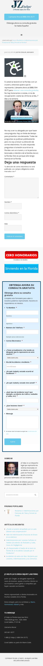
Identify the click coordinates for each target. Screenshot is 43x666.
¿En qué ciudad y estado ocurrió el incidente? (19, 372)
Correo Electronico (14, 341)
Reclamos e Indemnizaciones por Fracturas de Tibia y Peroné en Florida (26, 513)
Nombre (8, 202)
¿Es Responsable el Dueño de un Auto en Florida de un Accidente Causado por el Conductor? (21, 550)
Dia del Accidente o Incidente (18, 362)
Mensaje (9, 414)
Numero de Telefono (15, 328)
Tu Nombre (11, 308)
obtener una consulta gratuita (25, 90)
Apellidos (9, 323)
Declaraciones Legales (21, 661)
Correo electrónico (11, 213)
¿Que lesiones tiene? (15, 406)
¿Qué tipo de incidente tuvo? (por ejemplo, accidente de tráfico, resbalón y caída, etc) (21, 394)
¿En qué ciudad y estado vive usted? (21, 383)
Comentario (9, 177)
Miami (32, 602)
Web (6, 224)
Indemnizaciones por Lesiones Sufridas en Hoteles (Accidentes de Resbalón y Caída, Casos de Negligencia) (21, 542)
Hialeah (16, 604)
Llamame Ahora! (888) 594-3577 (22, 17)
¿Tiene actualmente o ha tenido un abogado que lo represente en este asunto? (20, 352)
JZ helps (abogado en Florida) (21, 5)
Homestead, (9, 604)
